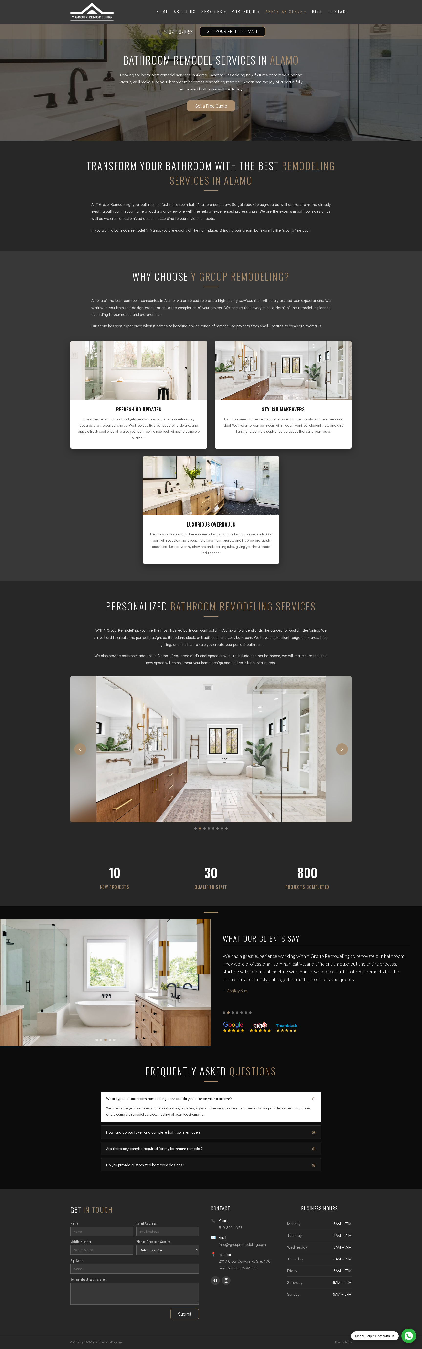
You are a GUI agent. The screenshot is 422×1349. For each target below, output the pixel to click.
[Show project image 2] (101, 1040)
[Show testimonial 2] (228, 1012)
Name (74, 1223)
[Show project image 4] (110, 1040)
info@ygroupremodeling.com (242, 1244)
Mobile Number (81, 1241)
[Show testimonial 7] (250, 1012)
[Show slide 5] (213, 828)
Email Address (146, 1223)
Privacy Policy (343, 1342)
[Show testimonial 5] (241, 1012)
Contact (339, 12)
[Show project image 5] (114, 1040)
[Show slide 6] (217, 828)
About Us (185, 12)
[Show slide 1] (195, 828)
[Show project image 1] (96, 1040)
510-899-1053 (178, 31)
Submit (184, 1314)
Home (163, 12)
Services (214, 12)
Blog (317, 12)
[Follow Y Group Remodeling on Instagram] (226, 1280)
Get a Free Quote (211, 106)
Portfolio (246, 12)
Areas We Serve (286, 12)
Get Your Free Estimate (233, 31)
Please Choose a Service (153, 1241)
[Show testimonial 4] (237, 1012)
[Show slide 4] (209, 828)
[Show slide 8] (226, 828)
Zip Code (76, 1260)
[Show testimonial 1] (224, 1012)
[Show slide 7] (222, 828)
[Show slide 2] (200, 828)
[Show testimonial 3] (233, 1012)
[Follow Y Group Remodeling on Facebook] (215, 1280)
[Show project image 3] (105, 1040)
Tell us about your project (88, 1279)
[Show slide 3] (204, 828)
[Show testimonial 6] (246, 1012)
